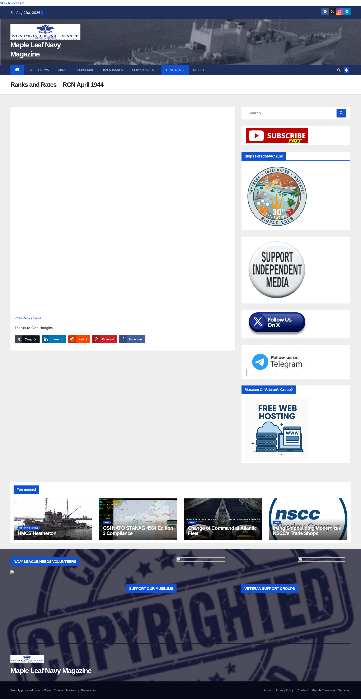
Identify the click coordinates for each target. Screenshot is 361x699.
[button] (339, 70)
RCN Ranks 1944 (28, 318)
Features (174, 70)
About (63, 70)
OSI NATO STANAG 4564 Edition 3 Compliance (138, 530)
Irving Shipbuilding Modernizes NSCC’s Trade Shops (307, 530)
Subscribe (85, 70)
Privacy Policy (285, 690)
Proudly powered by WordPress (31, 690)
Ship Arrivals (143, 70)
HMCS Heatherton (37, 533)
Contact (303, 690)
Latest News (39, 70)
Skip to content (12, 3)
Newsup (70, 690)
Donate (199, 70)
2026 (106, 522)
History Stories (28, 527)
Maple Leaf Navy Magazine (50, 671)
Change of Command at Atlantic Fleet (222, 530)
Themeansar (88, 690)
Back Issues (113, 70)
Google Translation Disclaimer (331, 690)
